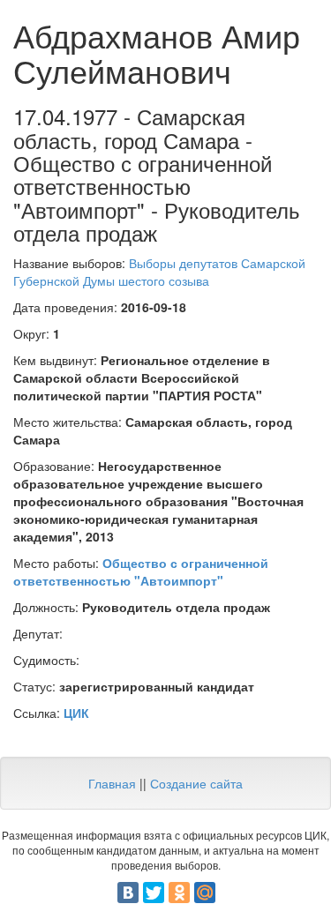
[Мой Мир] (204, 892)
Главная (112, 783)
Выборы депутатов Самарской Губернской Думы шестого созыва (159, 271)
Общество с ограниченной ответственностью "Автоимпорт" (140, 571)
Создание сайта (196, 783)
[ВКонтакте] (128, 892)
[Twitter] (153, 892)
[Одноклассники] (179, 892)
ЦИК (76, 712)
